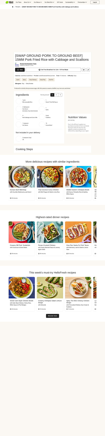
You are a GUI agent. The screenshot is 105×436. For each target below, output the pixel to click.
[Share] (88, 69)
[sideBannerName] (78, 101)
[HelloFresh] (9, 2)
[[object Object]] (83, 69)
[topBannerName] (52, 14)
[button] (39, 94)
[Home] (13, 7)
